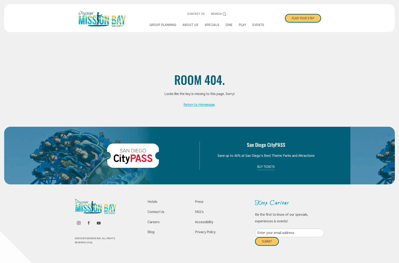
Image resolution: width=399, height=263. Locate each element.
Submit (267, 244)
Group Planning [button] (162, 25)
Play (242, 25)
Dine (229, 25)
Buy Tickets (266, 167)
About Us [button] (190, 25)
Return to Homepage (199, 105)
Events (258, 25)
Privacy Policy (205, 232)
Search (216, 13)
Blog (151, 232)
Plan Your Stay (303, 18)
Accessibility (204, 222)
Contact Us (196, 13)
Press (199, 202)
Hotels (152, 202)
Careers (154, 222)
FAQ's (199, 212)
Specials (212, 25)
